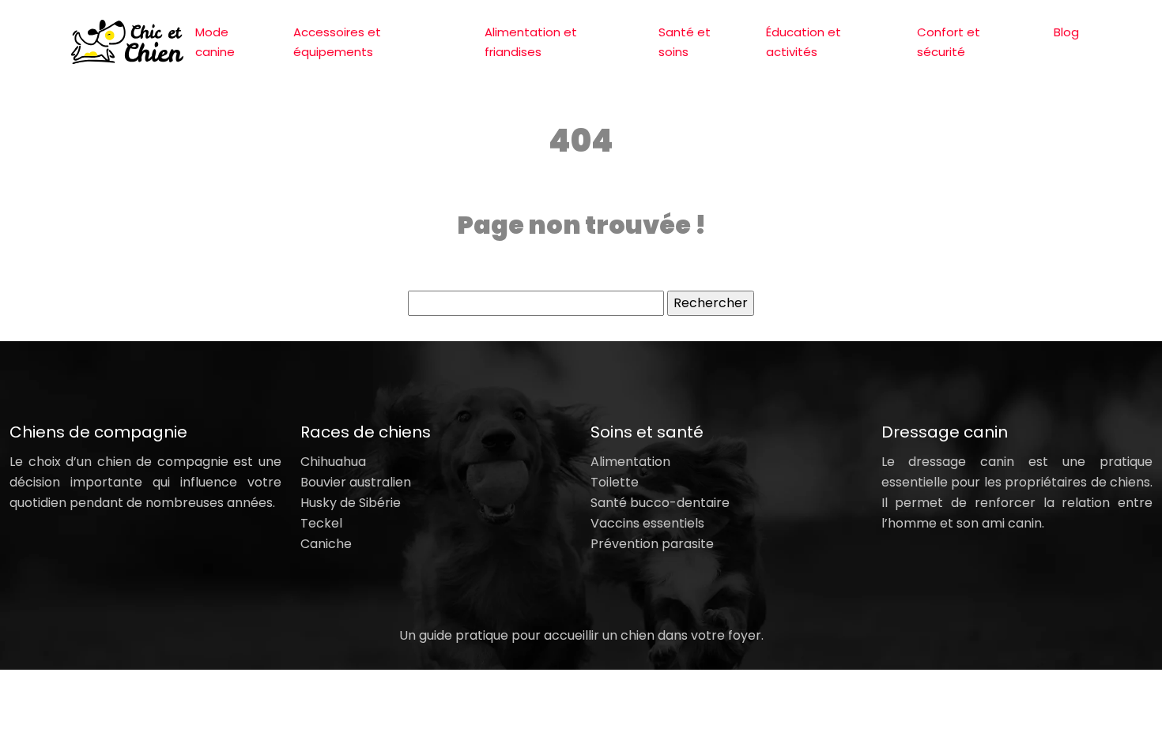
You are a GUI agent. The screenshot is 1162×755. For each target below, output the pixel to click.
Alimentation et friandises (531, 42)
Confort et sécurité (948, 42)
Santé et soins (684, 42)
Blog (1066, 32)
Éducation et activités (803, 42)
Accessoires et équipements (337, 42)
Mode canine (215, 42)
